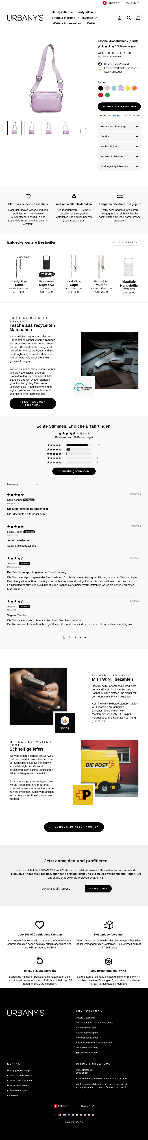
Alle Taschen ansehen (33, 403)
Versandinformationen (87, 1037)
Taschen (87, 17)
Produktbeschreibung (113, 126)
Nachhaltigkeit (109, 146)
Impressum (13, 1095)
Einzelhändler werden (18, 1085)
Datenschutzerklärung (87, 1047)
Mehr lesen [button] (13, 588)
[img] (15, 494)
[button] (106, 46)
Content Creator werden (19, 1080)
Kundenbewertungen (86, 1027)
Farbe (101, 82)
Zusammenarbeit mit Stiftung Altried (94, 1022)
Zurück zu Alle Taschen (76, 827)
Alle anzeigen (125, 242)
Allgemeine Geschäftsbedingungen (94, 1042)
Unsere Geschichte (85, 1017)
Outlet (91, 23)
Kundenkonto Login (17, 1090)
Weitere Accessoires (67, 23)
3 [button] (75, 637)
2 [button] (69, 637)
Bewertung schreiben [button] (74, 471)
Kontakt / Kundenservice (19, 1075)
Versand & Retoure (112, 156)
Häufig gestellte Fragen (19, 1070)
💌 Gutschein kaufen (86, 1052)
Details (105, 136)
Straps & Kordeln (64, 17)
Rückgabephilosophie (87, 1032)
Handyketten (61, 12)
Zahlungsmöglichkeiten (114, 166)
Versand (116, 56)
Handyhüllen (84, 12)
